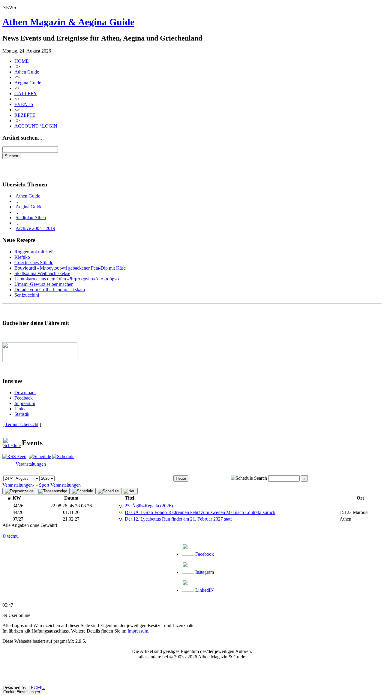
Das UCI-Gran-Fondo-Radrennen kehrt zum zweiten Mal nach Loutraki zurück (200, 512)
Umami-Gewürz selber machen (44, 284)
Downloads (25, 392)
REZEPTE (24, 115)
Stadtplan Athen (31, 217)
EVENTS (23, 104)
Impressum (24, 403)
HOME (21, 61)
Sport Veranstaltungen (60, 485)
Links (19, 408)
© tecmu (10, 536)
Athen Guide (26, 71)
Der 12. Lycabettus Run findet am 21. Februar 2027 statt (178, 518)
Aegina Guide (27, 82)
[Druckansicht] (40, 456)
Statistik (21, 414)
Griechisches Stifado (33, 262)
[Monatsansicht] (82, 491)
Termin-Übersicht (21, 424)
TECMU (36, 687)
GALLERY (25, 93)
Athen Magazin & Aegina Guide (68, 22)
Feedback (23, 397)
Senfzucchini (26, 295)
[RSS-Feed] (14, 456)
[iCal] (63, 456)
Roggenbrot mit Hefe (34, 251)
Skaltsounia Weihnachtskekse (42, 273)
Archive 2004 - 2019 (35, 228)
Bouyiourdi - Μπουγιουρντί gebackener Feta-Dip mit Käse (70, 267)
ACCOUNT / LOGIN (35, 125)
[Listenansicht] (19, 491)
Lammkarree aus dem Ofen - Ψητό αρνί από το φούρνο (66, 278)
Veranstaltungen (31, 464)
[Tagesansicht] (53, 491)
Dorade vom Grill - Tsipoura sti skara (49, 289)
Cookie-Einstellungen (21, 692)
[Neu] (129, 491)
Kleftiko (22, 257)
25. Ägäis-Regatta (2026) (149, 505)
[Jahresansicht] (108, 491)
